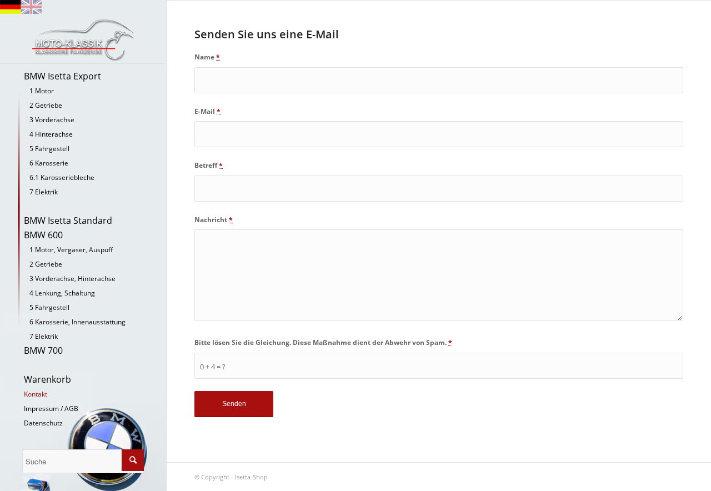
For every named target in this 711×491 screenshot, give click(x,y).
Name (207, 57)
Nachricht (213, 219)
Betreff (208, 165)
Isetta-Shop (251, 477)
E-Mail (207, 111)
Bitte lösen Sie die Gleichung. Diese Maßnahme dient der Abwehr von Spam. (323, 342)
